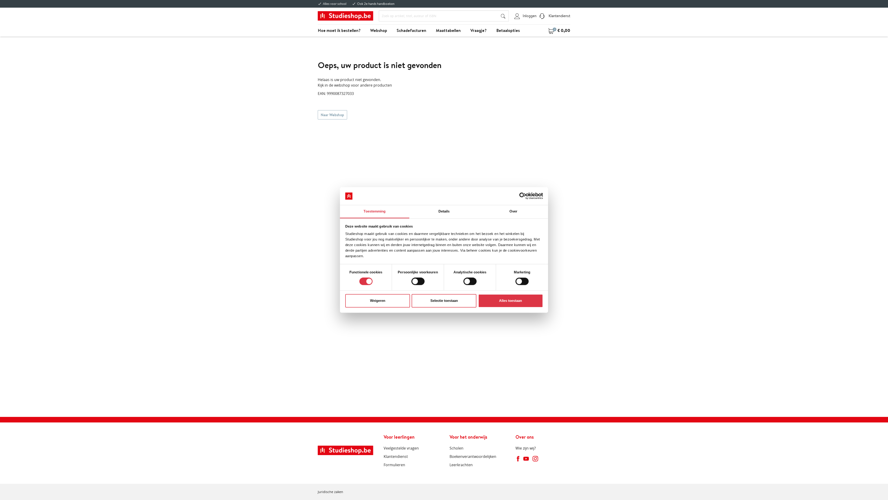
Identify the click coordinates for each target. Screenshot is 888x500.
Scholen (456, 448)
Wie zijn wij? (525, 448)
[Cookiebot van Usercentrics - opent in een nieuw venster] (523, 196)
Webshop (378, 30)
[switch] (418, 281)
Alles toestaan (510, 301)
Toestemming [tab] (374, 211)
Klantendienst (559, 15)
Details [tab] (444, 211)
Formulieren (394, 464)
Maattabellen (448, 30)
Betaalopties (508, 30)
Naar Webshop (332, 114)
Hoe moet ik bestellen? (339, 30)
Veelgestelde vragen (401, 448)
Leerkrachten (461, 464)
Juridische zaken (330, 492)
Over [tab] (513, 211)
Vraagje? (478, 30)
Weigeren (377, 301)
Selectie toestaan (444, 301)
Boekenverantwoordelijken (473, 456)
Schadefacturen (411, 30)
